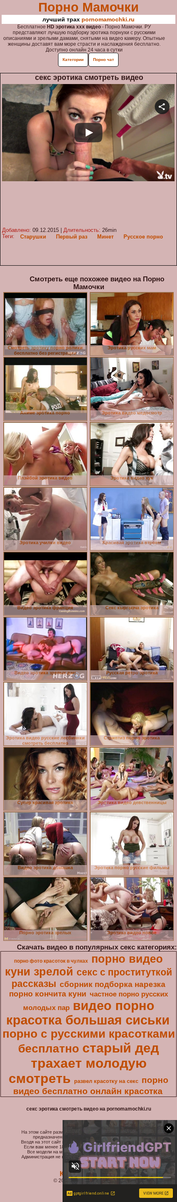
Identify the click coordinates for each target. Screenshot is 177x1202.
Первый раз (71, 237)
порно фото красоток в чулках (51, 961)
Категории (73, 59)
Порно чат (103, 59)
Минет (105, 237)
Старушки (33, 237)
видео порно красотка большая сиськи (88, 1013)
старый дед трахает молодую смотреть (84, 1063)
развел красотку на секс (106, 1081)
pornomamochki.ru (108, 19)
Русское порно (143, 237)
